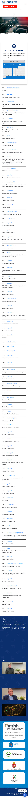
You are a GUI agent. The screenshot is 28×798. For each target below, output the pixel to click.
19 (11, 73)
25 (8, 75)
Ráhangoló (10, 518)
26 (11, 75)
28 (17, 75)
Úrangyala (9, 335)
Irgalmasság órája (12, 142)
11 (8, 71)
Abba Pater (10, 190)
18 (8, 73)
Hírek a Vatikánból (12, 211)
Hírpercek (9, 197)
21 (17, 73)
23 (23, 73)
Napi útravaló (10, 397)
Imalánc (9, 411)
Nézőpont (9, 283)
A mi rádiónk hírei (11, 245)
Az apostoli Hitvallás (12, 110)
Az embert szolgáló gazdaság (15, 532)
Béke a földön (10, 346)
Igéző (8, 135)
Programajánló (11, 218)
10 (5, 71)
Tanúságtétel (10, 101)
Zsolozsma (10, 204)
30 (23, 75)
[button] (25, 4)
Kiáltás (9, 525)
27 (14, 75)
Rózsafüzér (10, 94)
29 (21, 75)
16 (23, 71)
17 (5, 73)
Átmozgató (10, 453)
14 (17, 71)
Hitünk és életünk (11, 168)
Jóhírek (9, 390)
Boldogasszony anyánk (13, 87)
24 (5, 75)
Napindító (9, 237)
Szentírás (9, 593)
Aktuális (9, 156)
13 (14, 71)
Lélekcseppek (10, 504)
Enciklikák (9, 276)
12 (11, 71)
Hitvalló (9, 439)
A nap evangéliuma (12, 383)
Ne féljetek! (10, 118)
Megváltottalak (11, 182)
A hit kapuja (10, 127)
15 (21, 71)
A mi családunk (11, 369)
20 (14, 73)
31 (5, 77)
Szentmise (10, 267)
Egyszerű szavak (11, 149)
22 (21, 73)
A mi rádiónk (10, 312)
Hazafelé (9, 460)
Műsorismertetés (11, 342)
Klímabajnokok (11, 475)
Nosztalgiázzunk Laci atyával (15, 563)
